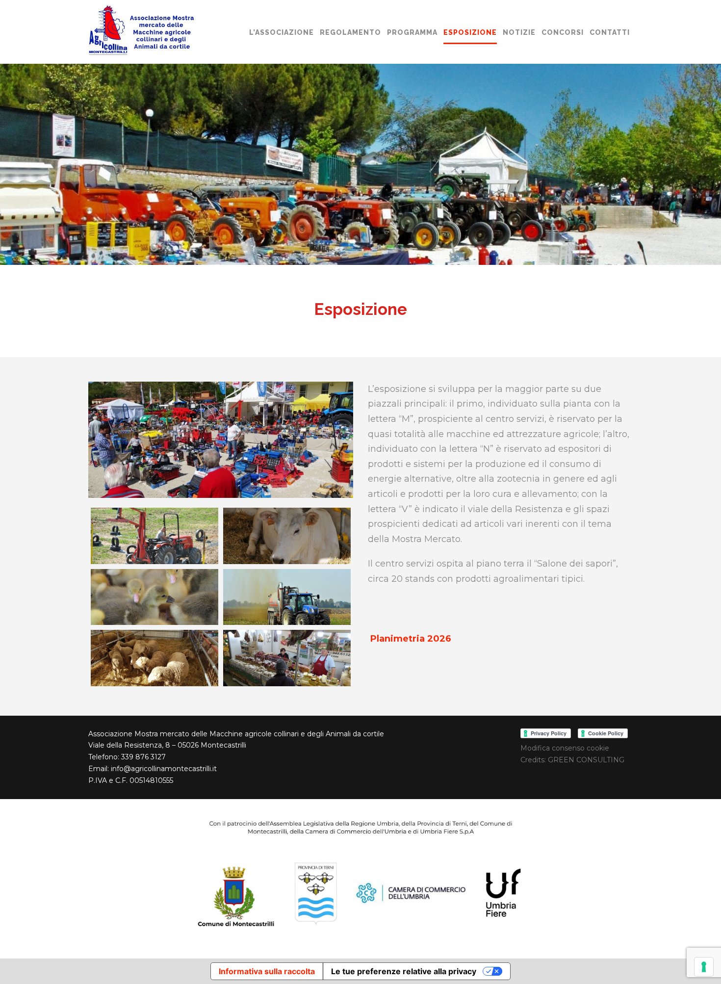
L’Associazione (281, 32)
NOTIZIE (519, 32)
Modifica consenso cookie (564, 748)
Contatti (610, 32)
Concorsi (562, 32)
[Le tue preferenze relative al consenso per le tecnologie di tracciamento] (704, 967)
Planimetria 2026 (410, 638)
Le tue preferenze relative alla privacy (403, 971)
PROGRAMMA (412, 32)
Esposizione (470, 32)
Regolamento (350, 32)
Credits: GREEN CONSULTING (572, 759)
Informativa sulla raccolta (267, 971)
